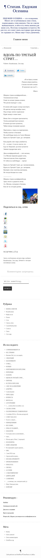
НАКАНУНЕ (9, 431)
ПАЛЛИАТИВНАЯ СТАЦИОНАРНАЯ (16, 411)
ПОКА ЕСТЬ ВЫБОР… (12, 428)
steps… (8, 436)
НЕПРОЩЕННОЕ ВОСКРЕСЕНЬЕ (15, 369)
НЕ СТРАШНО (10, 352)
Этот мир (21, 63)
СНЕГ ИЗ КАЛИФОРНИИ (13, 386)
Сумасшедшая (10, 391)
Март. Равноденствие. (12, 484)
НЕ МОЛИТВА (10, 442)
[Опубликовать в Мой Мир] (5, 231)
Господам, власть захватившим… (15, 433)
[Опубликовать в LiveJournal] (5, 227)
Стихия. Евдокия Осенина (22, 8)
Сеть (7, 320)
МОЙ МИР (9, 487)
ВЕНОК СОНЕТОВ (11, 309)
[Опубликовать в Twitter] (5, 240)
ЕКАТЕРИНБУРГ (11, 361)
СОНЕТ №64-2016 (11, 417)
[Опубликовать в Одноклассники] (5, 236)
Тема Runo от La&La (29, 554)
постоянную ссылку (9, 262)
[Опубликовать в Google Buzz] (5, 217)
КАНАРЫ (9, 375)
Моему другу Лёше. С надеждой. (15, 439)
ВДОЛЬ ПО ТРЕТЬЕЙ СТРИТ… (15, 377)
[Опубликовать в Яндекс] (5, 245)
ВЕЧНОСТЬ (9, 397)
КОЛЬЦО (8, 366)
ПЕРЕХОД (9, 380)
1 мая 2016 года (10, 453)
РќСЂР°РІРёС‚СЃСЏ (10, 252)
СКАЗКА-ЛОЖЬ (10, 408)
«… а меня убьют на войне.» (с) (15, 405)
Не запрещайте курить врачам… (15, 447)
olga (23, 258)
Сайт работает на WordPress (14, 554)
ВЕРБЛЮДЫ (9, 372)
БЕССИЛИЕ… (10, 425)
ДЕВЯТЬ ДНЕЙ (10, 475)
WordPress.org (10, 540)
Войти (8, 531)
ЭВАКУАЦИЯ (10, 358)
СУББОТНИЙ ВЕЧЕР (12, 473)
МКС (7, 450)
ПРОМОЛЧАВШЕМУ (12, 461)
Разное (8, 317)
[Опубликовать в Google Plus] (5, 222)
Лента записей (10, 534)
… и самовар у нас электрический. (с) (16, 481)
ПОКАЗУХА (9, 464)
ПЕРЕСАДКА (10, 394)
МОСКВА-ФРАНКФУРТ (13, 459)
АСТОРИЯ (9, 470)
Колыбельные (13, 63)
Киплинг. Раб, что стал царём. (14, 355)
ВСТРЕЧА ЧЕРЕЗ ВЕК (12, 383)
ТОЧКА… (9, 363)
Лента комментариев (12, 537)
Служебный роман (11, 325)
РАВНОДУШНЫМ (11, 422)
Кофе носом (9, 314)
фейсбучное (9, 400)
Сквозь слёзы (10, 323)
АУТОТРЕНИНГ (10, 403)
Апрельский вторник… (12, 456)
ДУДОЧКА (9, 389)
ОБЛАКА (8, 467)
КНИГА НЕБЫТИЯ (11, 445)
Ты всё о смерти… (11, 419)
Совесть (8, 328)
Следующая (34, 48)
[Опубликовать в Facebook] (5, 213)
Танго (7, 331)
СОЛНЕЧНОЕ (10, 478)
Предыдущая (6, 48)
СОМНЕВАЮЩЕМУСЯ (13, 349)
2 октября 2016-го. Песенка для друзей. (17, 414)
